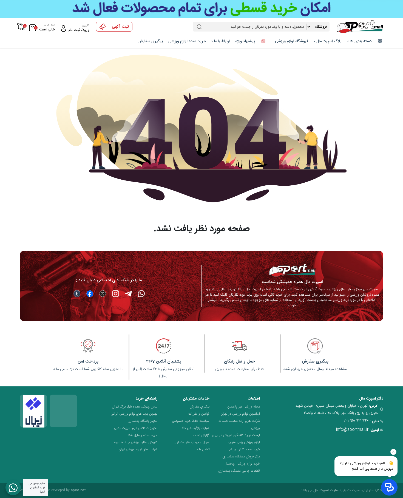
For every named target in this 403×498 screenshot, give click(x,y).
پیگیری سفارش (150, 41)
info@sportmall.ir (352, 429)
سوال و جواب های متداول (191, 442)
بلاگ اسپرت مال (328, 41)
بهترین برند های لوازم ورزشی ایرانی (134, 413)
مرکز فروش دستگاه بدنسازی (241, 456)
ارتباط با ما (221, 41)
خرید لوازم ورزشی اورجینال (242, 463)
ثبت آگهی (120, 26)
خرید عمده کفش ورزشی (244, 449)
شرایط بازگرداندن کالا (195, 428)
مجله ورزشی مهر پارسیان (243, 406)
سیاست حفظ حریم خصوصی (190, 420)
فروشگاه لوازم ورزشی (291, 41)
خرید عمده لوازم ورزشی (187, 41)
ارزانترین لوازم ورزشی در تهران (240, 413)
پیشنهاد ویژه (245, 41)
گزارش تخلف (201, 435)
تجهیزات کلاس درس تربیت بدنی (135, 428)
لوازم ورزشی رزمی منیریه (244, 442)
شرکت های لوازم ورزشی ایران (137, 449)
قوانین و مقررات (198, 413)
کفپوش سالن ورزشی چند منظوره (135, 442)
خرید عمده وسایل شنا (142, 435)
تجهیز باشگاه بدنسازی (142, 420)
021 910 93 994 (356, 420)
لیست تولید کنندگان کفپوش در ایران (236, 435)
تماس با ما (202, 449)
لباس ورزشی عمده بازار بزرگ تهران (134, 406)
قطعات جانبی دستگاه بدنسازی (239, 470)
